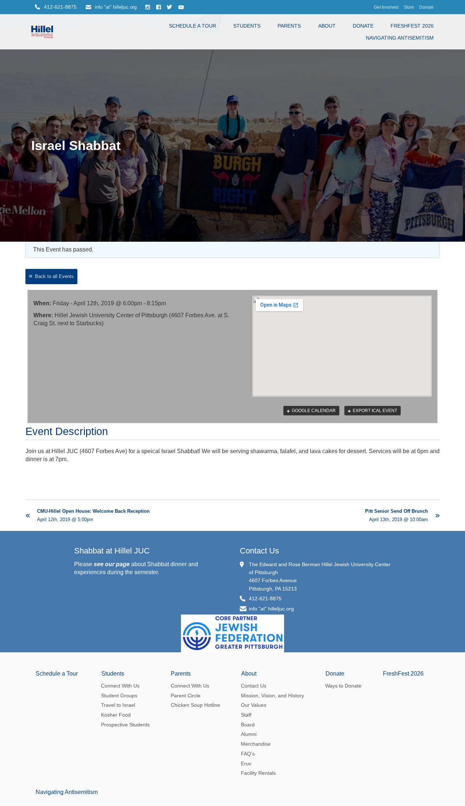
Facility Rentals (258, 773)
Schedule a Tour (192, 26)
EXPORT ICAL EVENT (374, 410)
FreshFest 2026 (412, 26)
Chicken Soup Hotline (195, 705)
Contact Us (259, 550)
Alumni (248, 734)
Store (409, 7)
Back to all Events (54, 276)
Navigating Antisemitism (400, 38)
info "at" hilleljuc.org (115, 7)
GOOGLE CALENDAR (313, 410)
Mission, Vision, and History (272, 695)
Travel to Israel (118, 705)
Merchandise (256, 744)
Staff (246, 715)
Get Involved (386, 7)
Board (248, 725)
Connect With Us (120, 686)
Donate (426, 7)
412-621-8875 (265, 598)
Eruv (246, 763)
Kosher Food (116, 715)
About (327, 26)
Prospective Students (125, 725)
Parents (289, 26)
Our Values (253, 705)
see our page (112, 564)
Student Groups (119, 695)
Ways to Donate (343, 686)
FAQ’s (248, 754)
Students (246, 26)
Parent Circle (186, 695)
